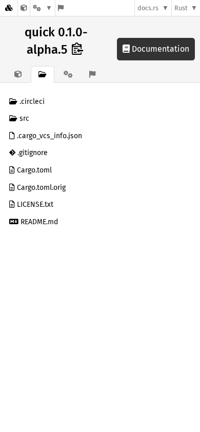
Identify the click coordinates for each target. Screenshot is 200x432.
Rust (181, 8)
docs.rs (147, 8)
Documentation (159, 49)
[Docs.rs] (8, 8)
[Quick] (24, 8)
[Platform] (42, 8)
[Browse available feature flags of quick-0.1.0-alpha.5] (60, 8)
